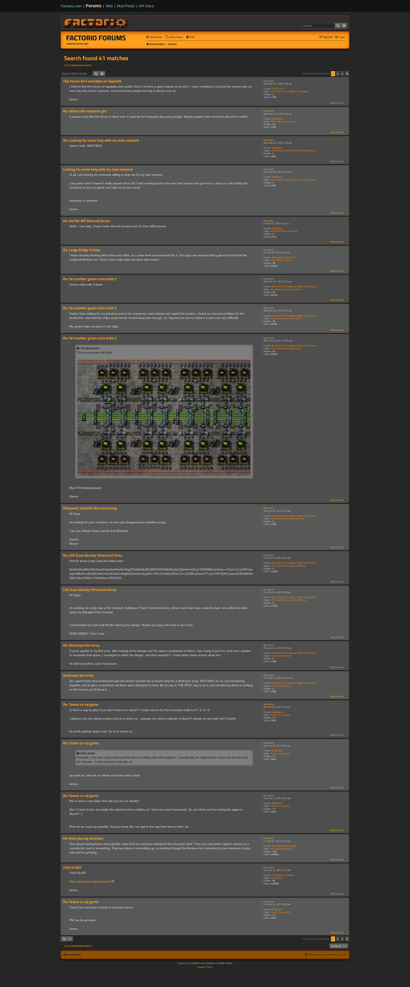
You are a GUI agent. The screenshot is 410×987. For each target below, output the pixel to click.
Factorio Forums (96, 37)
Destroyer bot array (280, 655)
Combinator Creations (283, 875)
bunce (270, 81)
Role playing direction (281, 849)
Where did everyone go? (283, 121)
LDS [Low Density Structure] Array (288, 566)
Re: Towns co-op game (80, 704)
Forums (93, 5)
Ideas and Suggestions (283, 257)
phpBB (193, 963)
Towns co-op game (280, 715)
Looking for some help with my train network (293, 150)
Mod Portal (125, 6)
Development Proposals (284, 846)
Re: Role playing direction (83, 838)
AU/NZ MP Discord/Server (284, 231)
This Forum (278, 88)
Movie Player (277, 878)
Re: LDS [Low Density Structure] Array (92, 555)
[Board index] (97, 22)
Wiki (109, 6)
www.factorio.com (77, 43)
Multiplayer (277, 118)
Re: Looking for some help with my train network (101, 140)
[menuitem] (174, 37)
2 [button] (337, 74)
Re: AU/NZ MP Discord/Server (86, 221)
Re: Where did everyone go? (85, 111)
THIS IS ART (72, 867)
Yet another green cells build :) (286, 289)
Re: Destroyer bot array (81, 645)
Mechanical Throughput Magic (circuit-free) (294, 286)
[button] (347, 73)
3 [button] (342, 74)
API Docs (146, 6)
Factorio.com (71, 6)
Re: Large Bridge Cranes (81, 250)
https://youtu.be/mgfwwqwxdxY (90, 881)
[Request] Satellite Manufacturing (287, 518)
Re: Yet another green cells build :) (89, 279)
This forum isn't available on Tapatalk (289, 91)
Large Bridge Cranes (281, 260)
